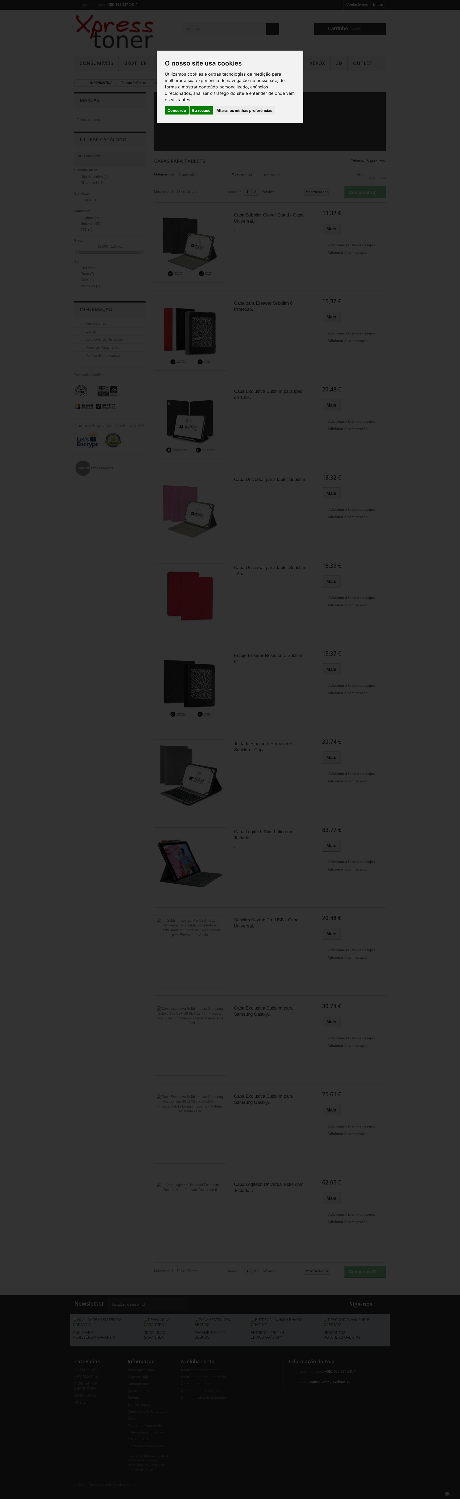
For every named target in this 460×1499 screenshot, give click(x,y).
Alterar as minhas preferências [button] (244, 110)
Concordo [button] (176, 110)
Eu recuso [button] (201, 110)
